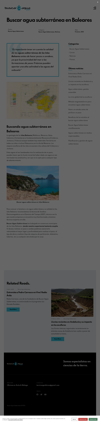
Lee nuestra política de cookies (15, 419)
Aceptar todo (93, 419)
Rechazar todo (83, 419)
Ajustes (74, 419)
